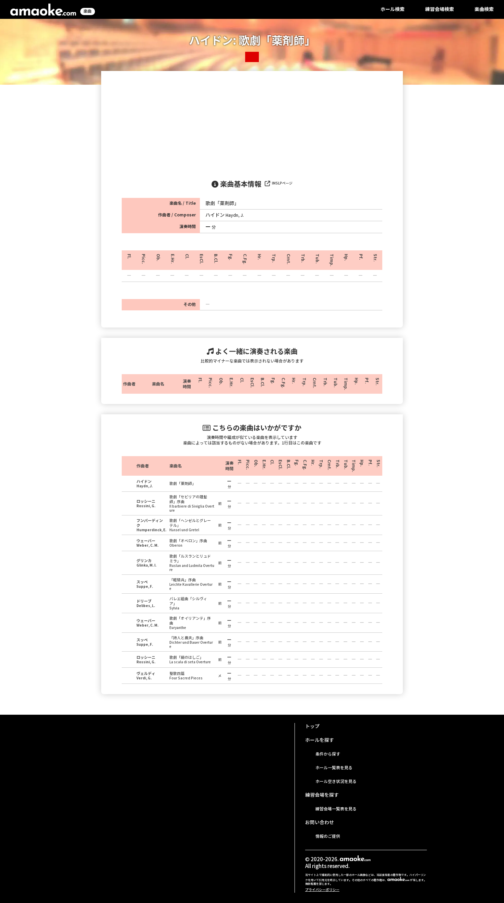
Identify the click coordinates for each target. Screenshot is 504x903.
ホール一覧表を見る (333, 767)
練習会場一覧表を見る (336, 808)
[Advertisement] (252, 122)
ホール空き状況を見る (336, 781)
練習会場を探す (322, 795)
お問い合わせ (319, 822)
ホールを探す (319, 740)
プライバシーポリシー (322, 890)
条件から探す (327, 754)
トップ (312, 726)
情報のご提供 (327, 836)
